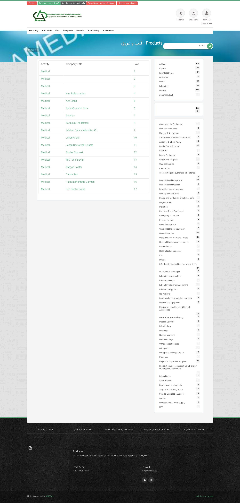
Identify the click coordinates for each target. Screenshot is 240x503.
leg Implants (164, 294)
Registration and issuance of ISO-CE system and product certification (178, 367)
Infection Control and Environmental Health (178, 264)
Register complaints (127, 3)
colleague (163, 77)
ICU (160, 255)
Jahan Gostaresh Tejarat (79, 145)
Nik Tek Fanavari (75, 160)
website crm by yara (204, 496)
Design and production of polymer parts (176, 198)
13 (135, 160)
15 (135, 174)
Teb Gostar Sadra (75, 189)
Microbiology (165, 326)
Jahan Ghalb (73, 138)
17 (135, 189)
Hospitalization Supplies (170, 251)
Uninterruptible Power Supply (172, 402)
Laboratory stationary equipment (173, 285)
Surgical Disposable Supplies (171, 394)
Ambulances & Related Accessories (174, 137)
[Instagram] (151, 480)
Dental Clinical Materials (169, 184)
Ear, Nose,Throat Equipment (171, 211)
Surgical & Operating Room (171, 389)
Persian (32, 3)
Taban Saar (72, 174)
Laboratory (164, 86)
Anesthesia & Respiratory (170, 142)
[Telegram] (144, 480)
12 (135, 152)
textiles (162, 398)
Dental (162, 81)
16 (135, 182)
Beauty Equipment (167, 155)
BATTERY (163, 150)
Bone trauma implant (168, 159)
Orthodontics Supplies (169, 344)
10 (135, 138)
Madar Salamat (74, 152)
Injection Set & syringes (169, 271)
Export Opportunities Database (101, 3)
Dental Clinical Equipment (170, 180)
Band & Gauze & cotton (169, 146)
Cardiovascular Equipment (170, 124)
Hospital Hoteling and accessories (174, 242)
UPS (161, 407)
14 (135, 167)
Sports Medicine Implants (170, 385)
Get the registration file (72, 3)
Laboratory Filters (167, 280)
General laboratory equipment (172, 229)
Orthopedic (164, 348)
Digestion (163, 207)
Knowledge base (166, 73)
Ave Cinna (71, 101)
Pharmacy (163, 357)
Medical (45, 71)
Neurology (163, 330)
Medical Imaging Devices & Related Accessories (174, 308)
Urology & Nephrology (169, 133)
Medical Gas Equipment (169, 302)
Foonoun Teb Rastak (77, 123)
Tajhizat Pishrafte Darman (80, 182)
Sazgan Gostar (74, 167)
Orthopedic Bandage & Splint (171, 352)
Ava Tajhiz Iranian (75, 93)
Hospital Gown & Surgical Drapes (173, 237)
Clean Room (164, 168)
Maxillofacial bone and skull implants (175, 298)
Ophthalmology (166, 339)
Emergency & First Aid (169, 215)
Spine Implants (165, 380)
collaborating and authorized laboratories (177, 173)
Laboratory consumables (170, 276)
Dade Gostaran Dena (77, 108)
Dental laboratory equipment (171, 189)
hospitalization (165, 246)
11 (135, 145)
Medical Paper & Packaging (171, 317)
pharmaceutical (166, 95)
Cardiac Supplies (166, 164)
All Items (163, 64)
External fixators (166, 220)
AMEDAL (49, 496)
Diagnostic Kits (165, 202)
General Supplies (166, 233)
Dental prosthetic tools (169, 193)
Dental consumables (168, 128)
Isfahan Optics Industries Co (81, 130)
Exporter (163, 68)
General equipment (167, 224)
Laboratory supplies (167, 289)
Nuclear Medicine (167, 335)
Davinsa (70, 116)
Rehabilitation (165, 376)
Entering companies (48, 3)
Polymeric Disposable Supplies (172, 361)
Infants (162, 260)
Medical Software (166, 322)
